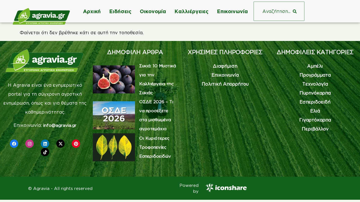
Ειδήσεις (120, 11)
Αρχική (92, 11)
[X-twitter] (60, 143)
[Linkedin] (45, 143)
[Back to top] (347, 189)
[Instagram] (29, 143)
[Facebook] (14, 143)
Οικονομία (153, 11)
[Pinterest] (76, 143)
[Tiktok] (45, 152)
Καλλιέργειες (191, 11)
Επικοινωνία (232, 11)
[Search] (295, 11)
